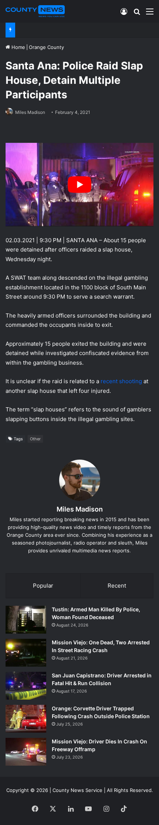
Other (35, 438)
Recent (117, 585)
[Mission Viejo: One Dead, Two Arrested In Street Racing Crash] (26, 653)
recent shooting (121, 381)
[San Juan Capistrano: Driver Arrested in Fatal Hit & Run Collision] (26, 686)
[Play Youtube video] (79, 184)
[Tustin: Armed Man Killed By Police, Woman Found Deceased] (26, 620)
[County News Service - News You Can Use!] (35, 11)
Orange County (46, 47)
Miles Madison (30, 112)
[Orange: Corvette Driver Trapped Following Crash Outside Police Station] (26, 719)
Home (17, 47)
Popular (43, 585)
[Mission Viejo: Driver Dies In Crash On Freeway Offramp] (26, 752)
